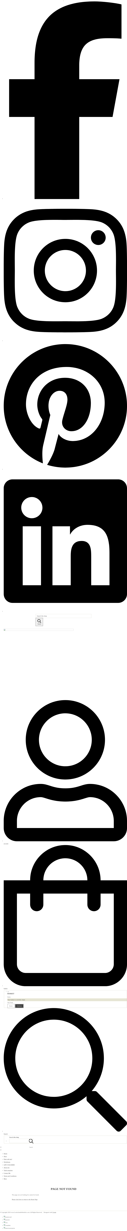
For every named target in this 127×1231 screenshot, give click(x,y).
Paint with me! (8, 1159)
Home (5, 1153)
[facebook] (65, 198)
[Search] (31, 1141)
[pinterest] (65, 469)
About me (6, 1167)
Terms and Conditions (10, 1176)
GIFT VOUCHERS (9, 1165)
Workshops (7, 1162)
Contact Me (7, 1173)
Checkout (19, 1006)
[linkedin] (65, 611)
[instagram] (65, 340)
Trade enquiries (8, 1170)
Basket (11, 1006)
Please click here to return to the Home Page (25, 1199)
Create (54, 1212)
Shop (5, 1156)
